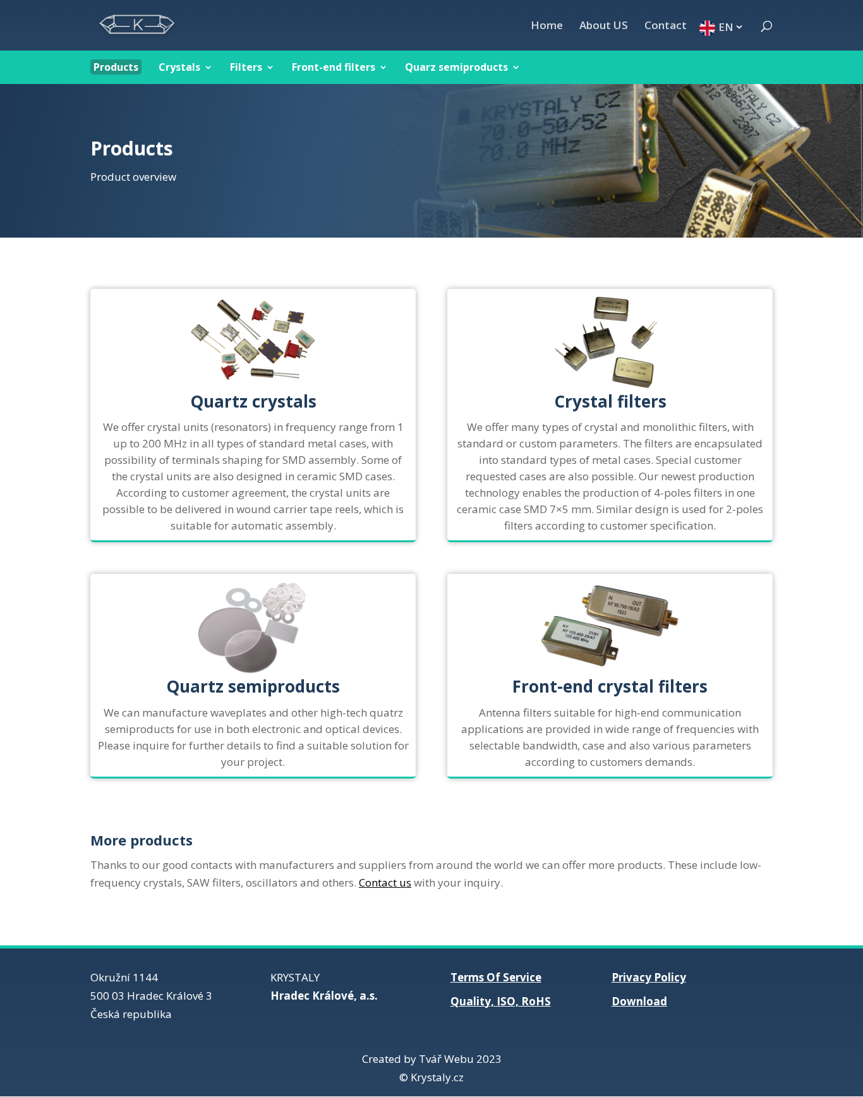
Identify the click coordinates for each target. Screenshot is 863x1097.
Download (639, 1001)
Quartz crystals (253, 401)
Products (116, 67)
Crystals (179, 67)
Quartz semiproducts (253, 686)
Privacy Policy (649, 977)
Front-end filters (333, 67)
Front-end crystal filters (610, 686)
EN (725, 26)
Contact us (385, 882)
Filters (246, 67)
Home (547, 26)
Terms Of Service (495, 977)
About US (603, 26)
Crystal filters (610, 401)
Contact (665, 26)
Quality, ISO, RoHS (500, 1001)
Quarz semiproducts (456, 67)
